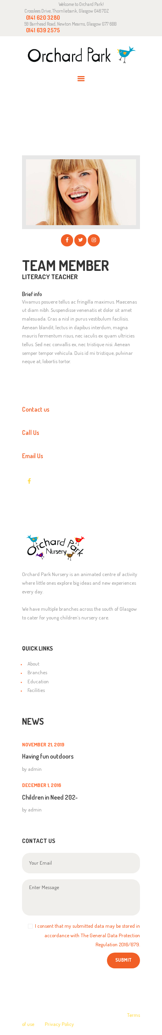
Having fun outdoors (48, 756)
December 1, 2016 (41, 785)
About (33, 663)
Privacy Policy (59, 1024)
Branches (37, 672)
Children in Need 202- (50, 797)
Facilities (36, 690)
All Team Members (89, 116)
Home (45, 116)
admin (35, 769)
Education (38, 681)
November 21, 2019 (43, 744)
